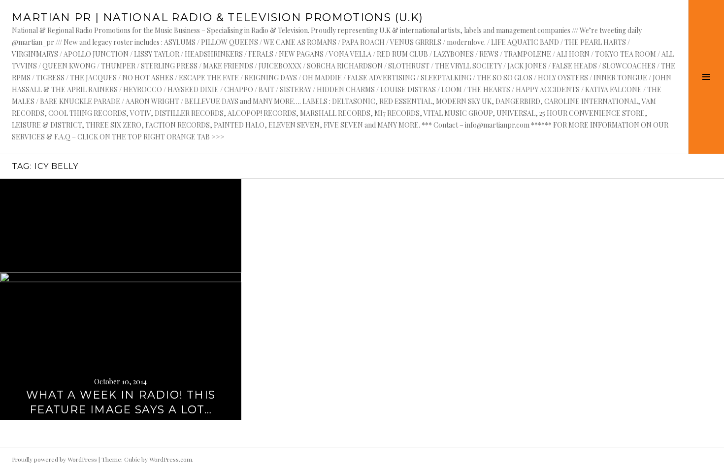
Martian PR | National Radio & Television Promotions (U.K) (217, 17)
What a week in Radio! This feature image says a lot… (121, 402)
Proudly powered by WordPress (54, 459)
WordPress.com (170, 459)
